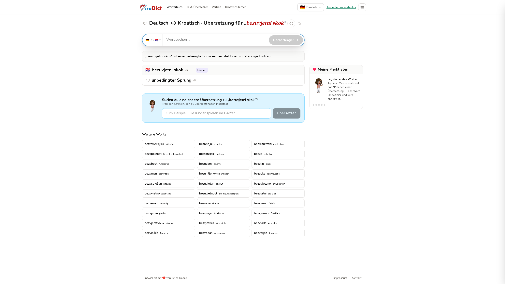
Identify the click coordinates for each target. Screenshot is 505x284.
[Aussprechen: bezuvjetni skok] (291, 23)
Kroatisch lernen (235, 7)
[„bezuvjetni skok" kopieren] (299, 23)
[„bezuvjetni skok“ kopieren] (192, 70)
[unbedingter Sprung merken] (145, 23)
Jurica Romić (179, 278)
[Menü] (362, 7)
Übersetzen (286, 113)
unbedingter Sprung (171, 80)
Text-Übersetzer (197, 7)
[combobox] (215, 39)
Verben (216, 7)
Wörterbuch (174, 7)
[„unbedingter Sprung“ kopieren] (200, 80)
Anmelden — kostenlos (341, 7)
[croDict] (151, 7)
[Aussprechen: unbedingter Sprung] (194, 80)
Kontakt (356, 278)
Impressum (340, 278)
